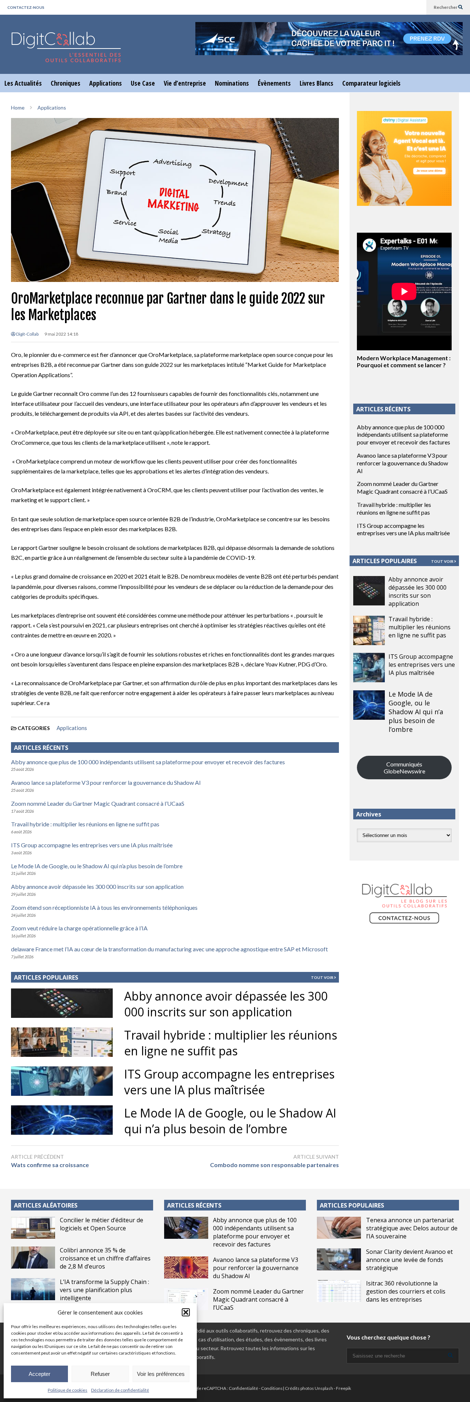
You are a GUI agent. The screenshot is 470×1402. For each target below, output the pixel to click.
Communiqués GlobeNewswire (404, 768)
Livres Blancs (316, 83)
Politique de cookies (67, 1390)
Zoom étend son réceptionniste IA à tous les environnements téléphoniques (104, 907)
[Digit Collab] (66, 53)
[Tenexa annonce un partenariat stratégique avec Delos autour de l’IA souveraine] (339, 1228)
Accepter (39, 1374)
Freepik (343, 1388)
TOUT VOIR (322, 977)
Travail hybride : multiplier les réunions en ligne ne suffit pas (85, 823)
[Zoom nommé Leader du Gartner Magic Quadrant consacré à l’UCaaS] (186, 1299)
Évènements (274, 83)
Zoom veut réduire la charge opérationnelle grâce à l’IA (79, 927)
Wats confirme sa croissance (50, 1164)
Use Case (143, 83)
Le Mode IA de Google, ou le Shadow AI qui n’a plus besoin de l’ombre (96, 865)
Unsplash (324, 1388)
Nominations (232, 83)
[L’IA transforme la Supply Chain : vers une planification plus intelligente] (33, 1289)
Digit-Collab (27, 334)
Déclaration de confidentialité (120, 1390)
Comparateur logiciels (371, 83)
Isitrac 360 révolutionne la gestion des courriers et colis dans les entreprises (405, 1291)
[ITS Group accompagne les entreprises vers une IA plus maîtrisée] (369, 667)
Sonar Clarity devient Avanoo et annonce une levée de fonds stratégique (409, 1260)
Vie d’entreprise (185, 83)
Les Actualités (23, 83)
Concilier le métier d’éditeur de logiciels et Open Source (101, 1224)
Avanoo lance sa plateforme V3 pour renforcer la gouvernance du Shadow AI (106, 782)
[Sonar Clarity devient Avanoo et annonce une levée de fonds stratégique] (339, 1259)
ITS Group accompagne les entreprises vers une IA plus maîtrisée (92, 844)
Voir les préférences (161, 1374)
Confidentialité (243, 1388)
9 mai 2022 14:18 (61, 334)
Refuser (100, 1374)
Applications (105, 83)
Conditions (272, 1388)
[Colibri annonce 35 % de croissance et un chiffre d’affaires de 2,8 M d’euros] (33, 1258)
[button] (185, 1312)
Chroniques (65, 83)
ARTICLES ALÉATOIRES (45, 1205)
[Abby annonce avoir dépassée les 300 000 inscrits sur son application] (369, 590)
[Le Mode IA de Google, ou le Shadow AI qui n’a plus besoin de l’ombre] (369, 705)
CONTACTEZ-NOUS (25, 7)
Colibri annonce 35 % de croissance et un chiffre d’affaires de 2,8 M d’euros (105, 1258)
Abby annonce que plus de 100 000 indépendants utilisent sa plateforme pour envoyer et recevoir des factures (148, 761)
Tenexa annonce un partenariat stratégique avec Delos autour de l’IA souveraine (412, 1228)
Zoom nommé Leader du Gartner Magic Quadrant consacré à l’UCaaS (97, 803)
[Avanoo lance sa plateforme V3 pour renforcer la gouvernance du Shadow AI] (186, 1267)
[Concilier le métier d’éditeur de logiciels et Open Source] (33, 1228)
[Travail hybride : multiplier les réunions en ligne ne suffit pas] (369, 630)
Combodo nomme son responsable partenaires (274, 1164)
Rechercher (446, 7)
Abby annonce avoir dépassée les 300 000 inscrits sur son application (97, 886)
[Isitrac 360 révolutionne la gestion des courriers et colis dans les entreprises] (339, 1291)
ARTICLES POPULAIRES (46, 977)
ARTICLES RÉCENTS (194, 1205)
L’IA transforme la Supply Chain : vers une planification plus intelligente (104, 1290)
